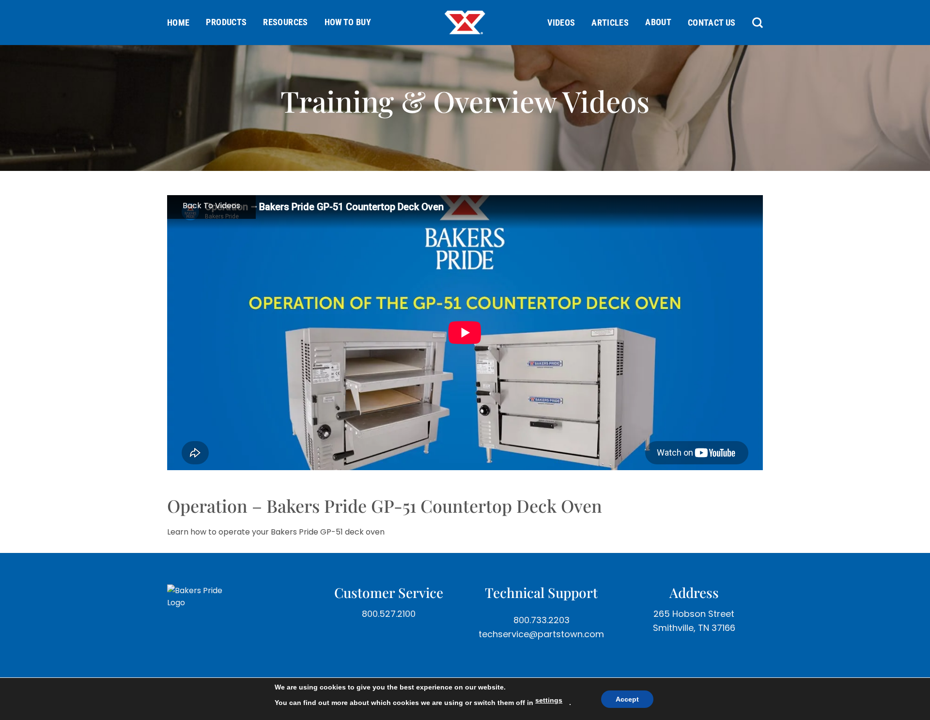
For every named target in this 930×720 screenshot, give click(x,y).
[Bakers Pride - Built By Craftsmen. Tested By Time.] (465, 22)
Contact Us (712, 22)
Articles (610, 22)
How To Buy (348, 22)
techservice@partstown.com (541, 634)
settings (548, 700)
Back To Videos (211, 205)
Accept (627, 699)
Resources (285, 22)
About (658, 22)
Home (178, 22)
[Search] (753, 22)
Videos (561, 22)
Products (226, 22)
